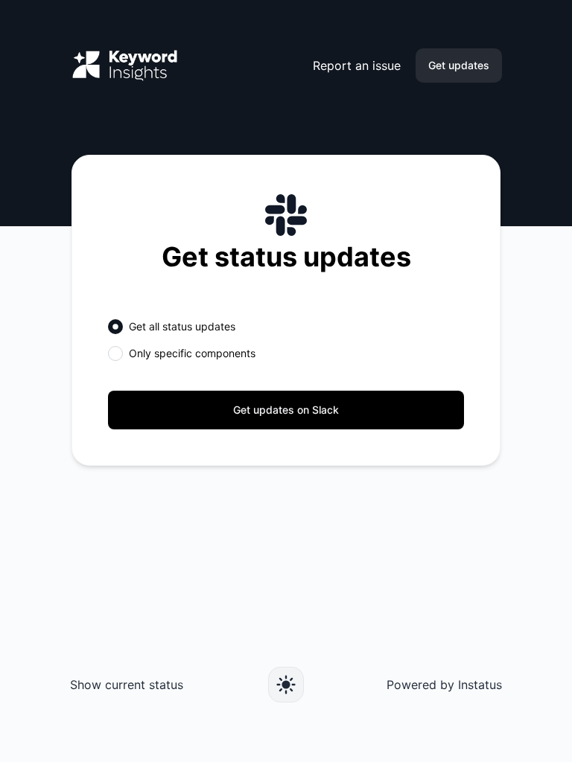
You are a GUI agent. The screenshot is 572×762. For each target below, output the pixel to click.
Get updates (458, 65)
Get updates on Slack (286, 409)
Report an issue (357, 65)
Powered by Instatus (444, 684)
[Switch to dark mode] (286, 684)
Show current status (126, 684)
